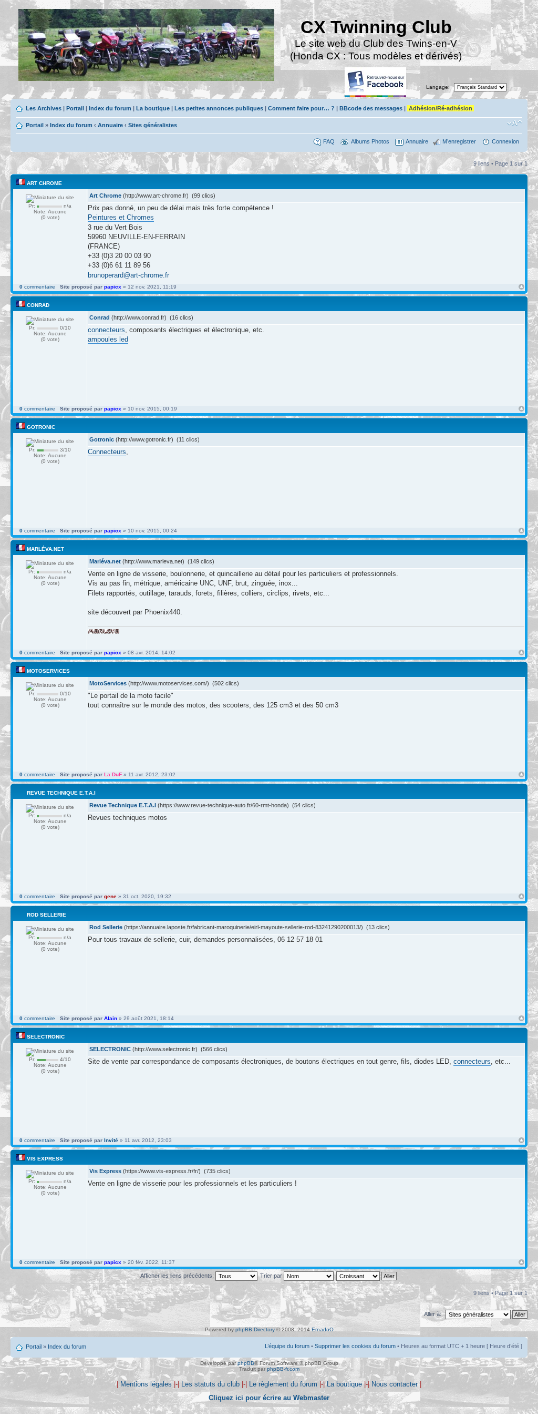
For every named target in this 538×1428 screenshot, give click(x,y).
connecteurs (106, 330)
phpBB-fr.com (283, 1369)
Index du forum (110, 108)
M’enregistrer (459, 141)
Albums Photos (370, 141)
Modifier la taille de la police (514, 123)
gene (110, 896)
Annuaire (110, 125)
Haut (521, 287)
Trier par (272, 1275)
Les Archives (43, 108)
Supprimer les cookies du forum (355, 1346)
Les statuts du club (210, 1384)
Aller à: (432, 1314)
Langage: (438, 87)
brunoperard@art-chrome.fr (128, 275)
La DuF (113, 774)
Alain (110, 1018)
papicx (112, 287)
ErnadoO (323, 1329)
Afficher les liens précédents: (177, 1275)
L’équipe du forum (287, 1346)
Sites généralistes (152, 125)
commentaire (37, 287)
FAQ (329, 141)
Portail (75, 108)
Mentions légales (146, 1384)
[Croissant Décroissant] (367, 1275)
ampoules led (108, 339)
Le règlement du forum (283, 1384)
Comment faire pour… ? (301, 108)
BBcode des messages (370, 108)
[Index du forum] (147, 46)
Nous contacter (394, 1384)
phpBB (245, 1363)
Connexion (505, 141)
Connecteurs (107, 452)
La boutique (153, 108)
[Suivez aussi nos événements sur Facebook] (376, 82)
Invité (111, 1140)
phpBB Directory (255, 1329)
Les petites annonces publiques (218, 108)
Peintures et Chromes (121, 217)
